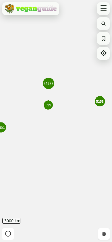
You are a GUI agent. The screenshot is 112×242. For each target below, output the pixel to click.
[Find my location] (104, 234)
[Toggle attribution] (8, 234)
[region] (56, 121)
